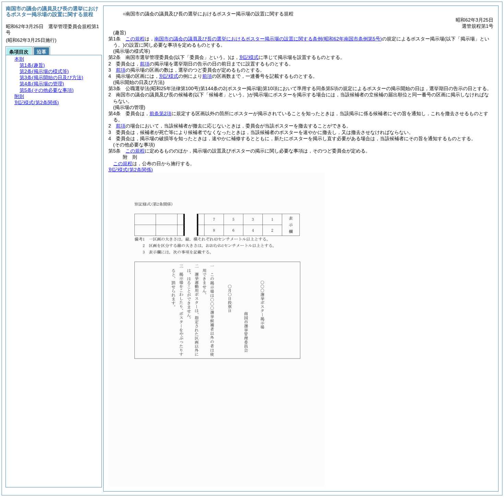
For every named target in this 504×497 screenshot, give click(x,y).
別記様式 (249, 57)
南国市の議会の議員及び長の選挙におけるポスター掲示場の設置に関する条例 (268, 38)
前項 (144, 63)
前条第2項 (160, 113)
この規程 (135, 38)
